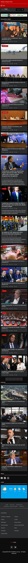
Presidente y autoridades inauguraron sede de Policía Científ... (13, 372)
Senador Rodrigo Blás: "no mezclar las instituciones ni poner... (14, 306)
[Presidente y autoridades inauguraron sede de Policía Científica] (14, 362)
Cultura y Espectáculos (19, 525)
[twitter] (5, 478)
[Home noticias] (13, 542)
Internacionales (4, 525)
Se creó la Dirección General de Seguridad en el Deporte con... (13, 283)
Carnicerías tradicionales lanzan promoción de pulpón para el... (13, 105)
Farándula (3, 530)
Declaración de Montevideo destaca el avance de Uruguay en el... (13, 83)
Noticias (12, 504)
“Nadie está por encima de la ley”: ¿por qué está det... (13, 445)
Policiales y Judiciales (7, 217)
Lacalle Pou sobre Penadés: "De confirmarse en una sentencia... (13, 350)
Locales (16, 519)
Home (7, 504)
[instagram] (8, 478)
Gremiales (5, 90)
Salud (15, 527)
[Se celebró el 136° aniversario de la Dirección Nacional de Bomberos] (14, 223)
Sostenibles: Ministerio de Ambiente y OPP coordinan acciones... (12, 127)
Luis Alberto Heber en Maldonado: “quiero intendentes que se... (12, 38)
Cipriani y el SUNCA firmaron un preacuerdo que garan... (13, 402)
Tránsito (16, 516)
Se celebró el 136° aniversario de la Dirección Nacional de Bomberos (12, 233)
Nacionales (5, 46)
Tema (3, 5)
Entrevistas (19, 504)
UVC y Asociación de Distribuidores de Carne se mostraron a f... (13, 261)
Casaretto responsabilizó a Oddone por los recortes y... (12, 467)
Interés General (17, 522)
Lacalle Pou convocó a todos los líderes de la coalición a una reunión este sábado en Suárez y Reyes (14, 204)
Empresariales (6, 68)
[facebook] (2, 478)
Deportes (3, 527)
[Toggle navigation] (25, 9)
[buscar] (22, 10)
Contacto (21, 506)
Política (4, 23)
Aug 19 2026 (5, 448)
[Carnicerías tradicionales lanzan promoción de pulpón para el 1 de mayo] (14, 95)
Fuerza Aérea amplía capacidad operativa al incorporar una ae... (12, 61)
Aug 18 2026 (5, 404)
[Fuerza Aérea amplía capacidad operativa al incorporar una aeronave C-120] (14, 51)
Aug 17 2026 (5, 426)
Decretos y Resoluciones (10, 506)
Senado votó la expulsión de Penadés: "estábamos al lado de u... (14, 328)
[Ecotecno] (14, 15)
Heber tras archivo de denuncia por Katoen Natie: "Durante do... (13, 149)
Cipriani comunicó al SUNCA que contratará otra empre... (13, 423)
